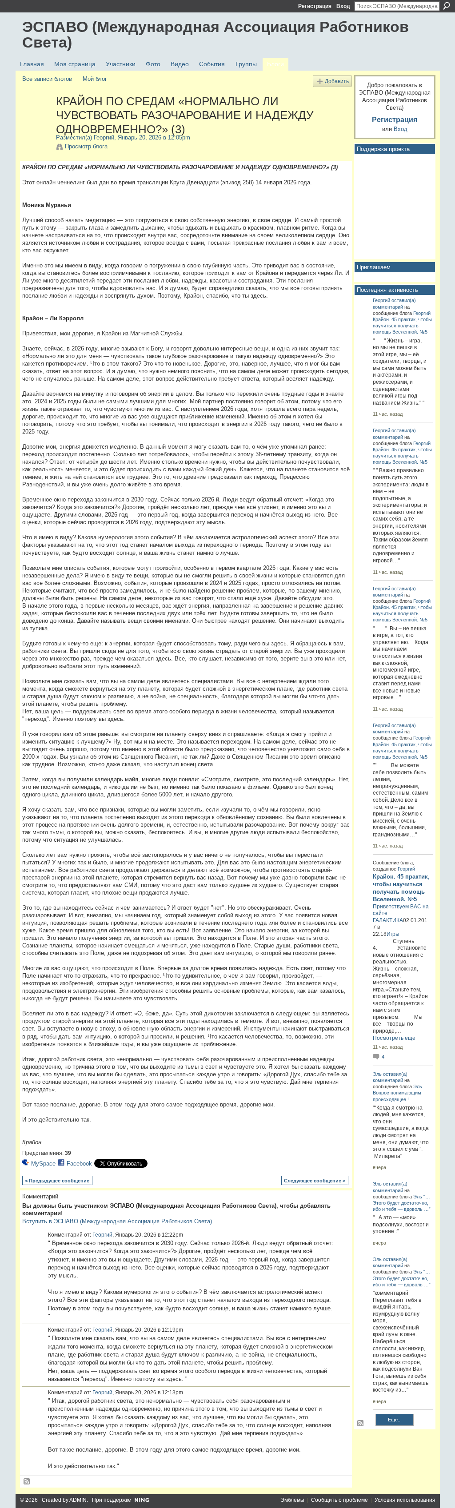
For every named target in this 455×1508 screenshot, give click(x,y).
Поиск (446, 6)
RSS (27, 1482)
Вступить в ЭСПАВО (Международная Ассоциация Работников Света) (117, 1221)
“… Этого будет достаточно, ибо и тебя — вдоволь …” (402, 1203)
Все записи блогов (47, 79)
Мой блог (95, 79)
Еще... (395, 1419)
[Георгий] (36, 120)
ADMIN (78, 1500)
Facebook (79, 1163)
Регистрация (314, 6)
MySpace (43, 1163)
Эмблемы (292, 1500)
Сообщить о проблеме (339, 1500)
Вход (343, 6)
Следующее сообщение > (314, 1180)
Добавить (337, 81)
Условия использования (405, 1500)
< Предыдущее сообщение (57, 1180)
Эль (377, 1074)
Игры (393, 934)
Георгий (104, 137)
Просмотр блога (86, 146)
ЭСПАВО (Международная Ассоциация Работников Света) (215, 34)
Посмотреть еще (394, 1038)
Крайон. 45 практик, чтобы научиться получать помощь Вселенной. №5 (402, 325)
